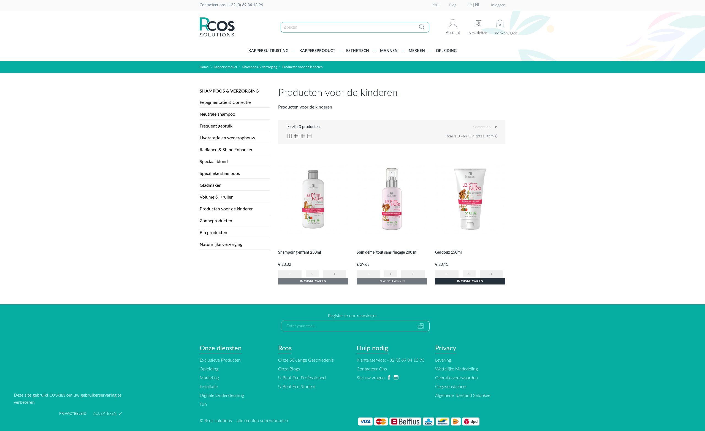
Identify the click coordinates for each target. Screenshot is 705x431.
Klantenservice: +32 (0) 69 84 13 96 (390, 360)
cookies (57, 395)
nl (477, 5)
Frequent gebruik (216, 126)
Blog (452, 5)
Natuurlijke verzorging (221, 244)
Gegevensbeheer (451, 386)
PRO (435, 5)
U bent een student (297, 386)
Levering (443, 360)
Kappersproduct (317, 51)
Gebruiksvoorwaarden (456, 378)
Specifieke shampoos (220, 173)
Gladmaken (210, 185)
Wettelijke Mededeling (456, 369)
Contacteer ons (372, 369)
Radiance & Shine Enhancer (226, 150)
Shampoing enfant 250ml (299, 252)
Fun (203, 404)
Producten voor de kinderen (227, 209)
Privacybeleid (72, 414)
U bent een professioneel (302, 378)
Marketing (209, 378)
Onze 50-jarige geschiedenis (306, 360)
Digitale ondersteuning (222, 395)
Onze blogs (289, 369)
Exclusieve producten (220, 360)
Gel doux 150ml (448, 252)
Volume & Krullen (217, 197)
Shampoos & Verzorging (229, 91)
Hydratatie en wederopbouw (227, 138)
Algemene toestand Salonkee (462, 395)
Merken (417, 51)
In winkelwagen (313, 281)
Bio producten (213, 233)
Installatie (209, 386)
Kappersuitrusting (268, 51)
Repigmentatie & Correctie (225, 102)
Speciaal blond (214, 161)
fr (469, 5)
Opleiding (446, 51)
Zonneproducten (216, 221)
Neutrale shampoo (217, 114)
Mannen (389, 51)
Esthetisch (357, 51)
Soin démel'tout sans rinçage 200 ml (387, 252)
